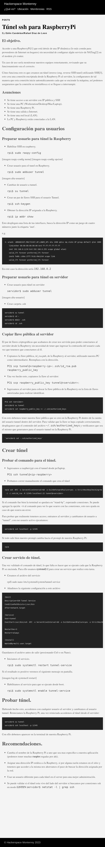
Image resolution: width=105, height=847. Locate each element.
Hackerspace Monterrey (20, 3)
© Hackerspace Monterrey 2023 (22, 842)
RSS (49, 9)
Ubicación (22, 9)
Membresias (37, 9)
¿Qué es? (9, 9)
